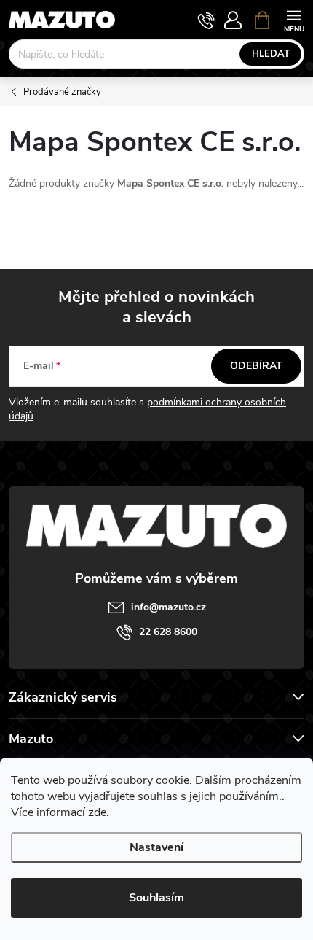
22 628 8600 (168, 632)
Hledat (271, 54)
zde (97, 812)
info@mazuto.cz (168, 607)
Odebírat (256, 366)
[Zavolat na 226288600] (206, 20)
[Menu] (293, 19)
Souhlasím (156, 898)
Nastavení (156, 847)
